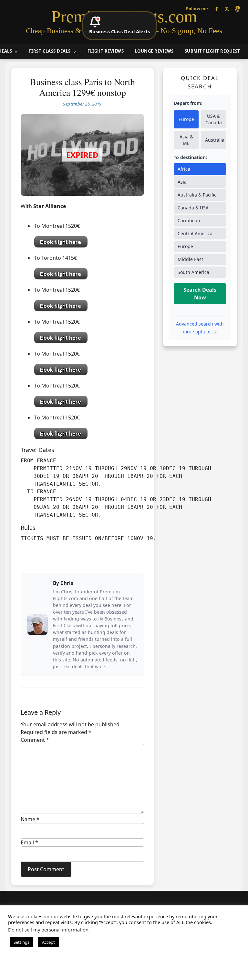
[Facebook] (216, 9)
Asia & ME (186, 140)
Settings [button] (21, 942)
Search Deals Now (199, 293)
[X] (227, 9)
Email (29, 842)
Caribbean (189, 220)
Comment (35, 739)
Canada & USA (193, 208)
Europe (186, 119)
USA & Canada (213, 119)
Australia (214, 140)
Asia (182, 182)
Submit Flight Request (212, 51)
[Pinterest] (237, 9)
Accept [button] (48, 942)
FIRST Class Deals (50, 51)
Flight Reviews (106, 51)
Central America (195, 233)
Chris (66, 583)
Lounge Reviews (154, 51)
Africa (184, 169)
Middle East (190, 259)
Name (30, 819)
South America (193, 272)
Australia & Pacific (197, 195)
